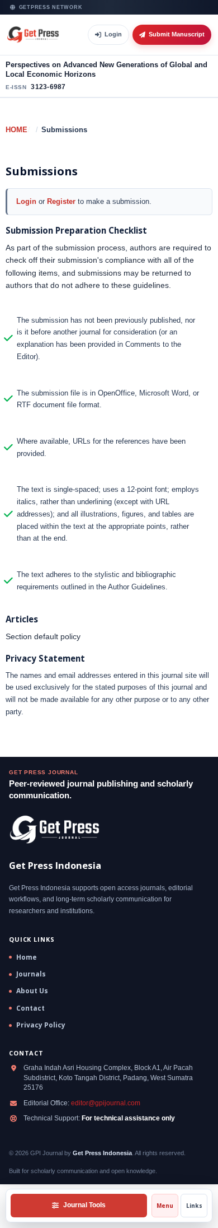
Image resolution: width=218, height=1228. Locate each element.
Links (194, 1206)
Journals (31, 974)
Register (61, 201)
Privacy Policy (40, 1025)
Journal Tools (84, 1205)
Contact (30, 1008)
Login (113, 34)
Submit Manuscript (177, 34)
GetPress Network (51, 7)
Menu (165, 1206)
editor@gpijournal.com (105, 1103)
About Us (32, 991)
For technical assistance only (128, 1118)
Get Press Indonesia (102, 1153)
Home (16, 129)
